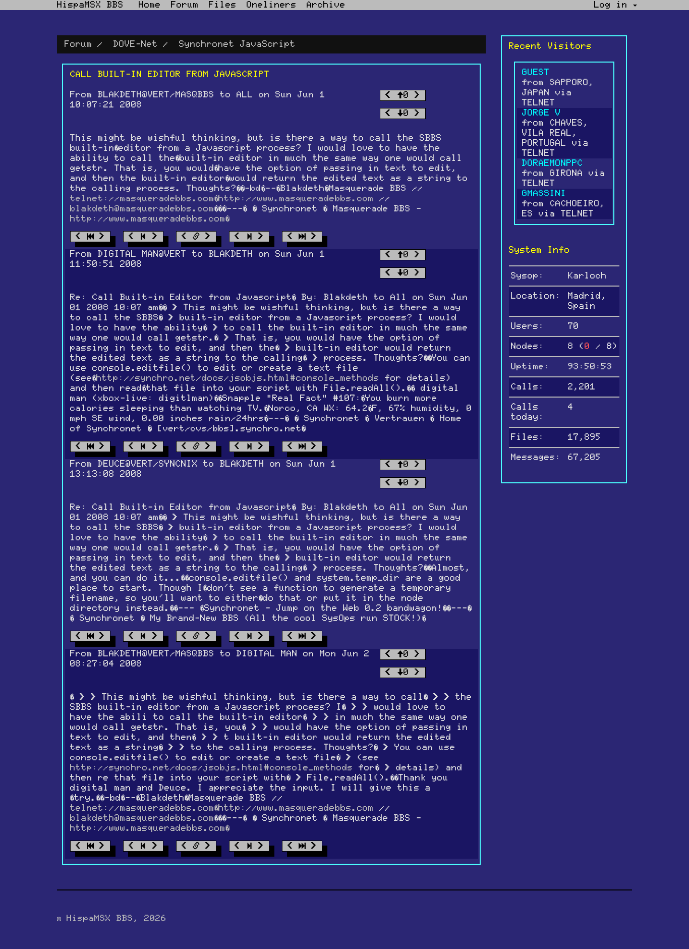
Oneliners (272, 5)
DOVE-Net (135, 44)
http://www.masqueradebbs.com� (149, 218)
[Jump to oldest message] (90, 236)
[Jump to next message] (249, 236)
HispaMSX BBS (90, 5)
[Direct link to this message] (196, 236)
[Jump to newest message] (302, 236)
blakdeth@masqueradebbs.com (142, 208)
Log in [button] (613, 5)
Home (150, 5)
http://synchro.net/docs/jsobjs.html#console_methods (237, 378)
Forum (185, 5)
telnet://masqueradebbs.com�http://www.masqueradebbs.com (222, 198)
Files (223, 5)
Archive (326, 5)
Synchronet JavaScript (237, 44)
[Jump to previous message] (143, 236)
